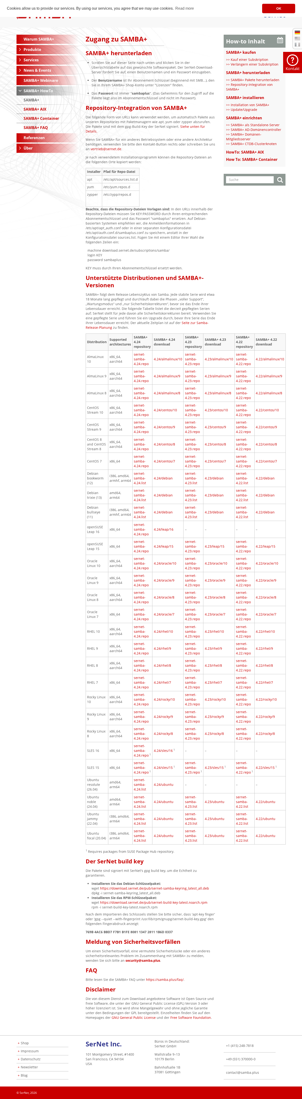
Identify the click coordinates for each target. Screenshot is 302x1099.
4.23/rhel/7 (213, 682)
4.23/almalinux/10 (219, 359)
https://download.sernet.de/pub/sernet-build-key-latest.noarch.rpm (153, 902)
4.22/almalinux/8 (269, 393)
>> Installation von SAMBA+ (247, 105)
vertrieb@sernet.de (106, 149)
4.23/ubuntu (214, 801)
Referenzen (34, 137)
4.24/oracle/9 (164, 580)
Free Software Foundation (190, 1017)
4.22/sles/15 (265, 767)
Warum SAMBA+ (39, 39)
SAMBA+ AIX (35, 109)
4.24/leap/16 (163, 529)
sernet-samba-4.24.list (140, 478)
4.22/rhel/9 (264, 648)
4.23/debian (214, 478)
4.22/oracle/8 (266, 597)
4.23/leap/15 (214, 546)
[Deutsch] (297, 32)
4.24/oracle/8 (164, 597)
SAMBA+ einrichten (244, 118)
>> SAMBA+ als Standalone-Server (253, 125)
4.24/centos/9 (164, 427)
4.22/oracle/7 (266, 614)
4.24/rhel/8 (162, 665)
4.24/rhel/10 (163, 631)
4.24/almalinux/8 (167, 393)
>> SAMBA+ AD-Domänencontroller (253, 129)
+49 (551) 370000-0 (241, 1059)
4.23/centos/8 (215, 444)
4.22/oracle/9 (266, 580)
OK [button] (278, 8)
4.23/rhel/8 (213, 665)
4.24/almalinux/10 (168, 359)
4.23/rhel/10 (214, 631)
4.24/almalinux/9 (167, 376)
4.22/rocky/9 (265, 716)
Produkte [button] (32, 49)
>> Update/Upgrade (241, 109)
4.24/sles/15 (163, 767)
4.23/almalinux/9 (218, 376)
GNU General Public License (134, 1017)
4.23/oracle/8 (215, 597)
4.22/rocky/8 (265, 733)
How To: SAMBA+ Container (251, 159)
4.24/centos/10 (165, 410)
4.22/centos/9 (266, 427)
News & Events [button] (37, 70)
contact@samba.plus (242, 1072)
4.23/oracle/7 (215, 614)
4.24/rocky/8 (163, 733)
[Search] (280, 180)
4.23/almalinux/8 (218, 393)
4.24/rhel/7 (162, 682)
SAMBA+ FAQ (36, 127)
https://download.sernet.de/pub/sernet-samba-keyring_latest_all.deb (154, 888)
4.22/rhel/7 (264, 682)
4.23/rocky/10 (215, 699)
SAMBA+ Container (41, 118)
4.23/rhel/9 (213, 648)
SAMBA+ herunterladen (248, 72)
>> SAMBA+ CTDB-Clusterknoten (251, 144)
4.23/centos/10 (216, 410)
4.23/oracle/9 (215, 580)
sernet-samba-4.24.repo (141, 359)
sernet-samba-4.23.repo (192, 359)
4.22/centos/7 (266, 461)
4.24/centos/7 (164, 461)
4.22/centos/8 (266, 444)
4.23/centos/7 (215, 461)
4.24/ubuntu (163, 784)
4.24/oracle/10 (165, 563)
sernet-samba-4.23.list (191, 478)
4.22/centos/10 (267, 410)
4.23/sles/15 (214, 767)
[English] (297, 38)
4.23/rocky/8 (214, 733)
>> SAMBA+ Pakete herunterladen (252, 80)
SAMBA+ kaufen (241, 52)
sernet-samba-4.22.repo (243, 359)
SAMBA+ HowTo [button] (38, 90)
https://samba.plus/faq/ (165, 979)
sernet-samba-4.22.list (242, 478)
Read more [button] (184, 8)
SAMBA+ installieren (245, 97)
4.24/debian (163, 478)
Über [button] (28, 148)
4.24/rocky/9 (163, 716)
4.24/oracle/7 (164, 614)
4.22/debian (265, 478)
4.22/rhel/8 (264, 665)
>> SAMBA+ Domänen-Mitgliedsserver (243, 136)
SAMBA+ (31, 100)
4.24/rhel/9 (162, 648)
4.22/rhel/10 (265, 631)
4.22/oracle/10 (267, 563)
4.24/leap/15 (163, 546)
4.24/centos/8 (164, 444)
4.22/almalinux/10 (270, 359)
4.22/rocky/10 (266, 699)
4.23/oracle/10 (216, 563)
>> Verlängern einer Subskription (252, 64)
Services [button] (31, 59)
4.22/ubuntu (265, 801)
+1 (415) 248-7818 (240, 1045)
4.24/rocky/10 (164, 699)
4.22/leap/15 (265, 546)
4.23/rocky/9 (214, 716)
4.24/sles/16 (163, 750)
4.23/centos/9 (215, 427)
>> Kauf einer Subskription (247, 59)
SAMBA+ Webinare (41, 80)
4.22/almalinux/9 (269, 376)
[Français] (297, 44)
